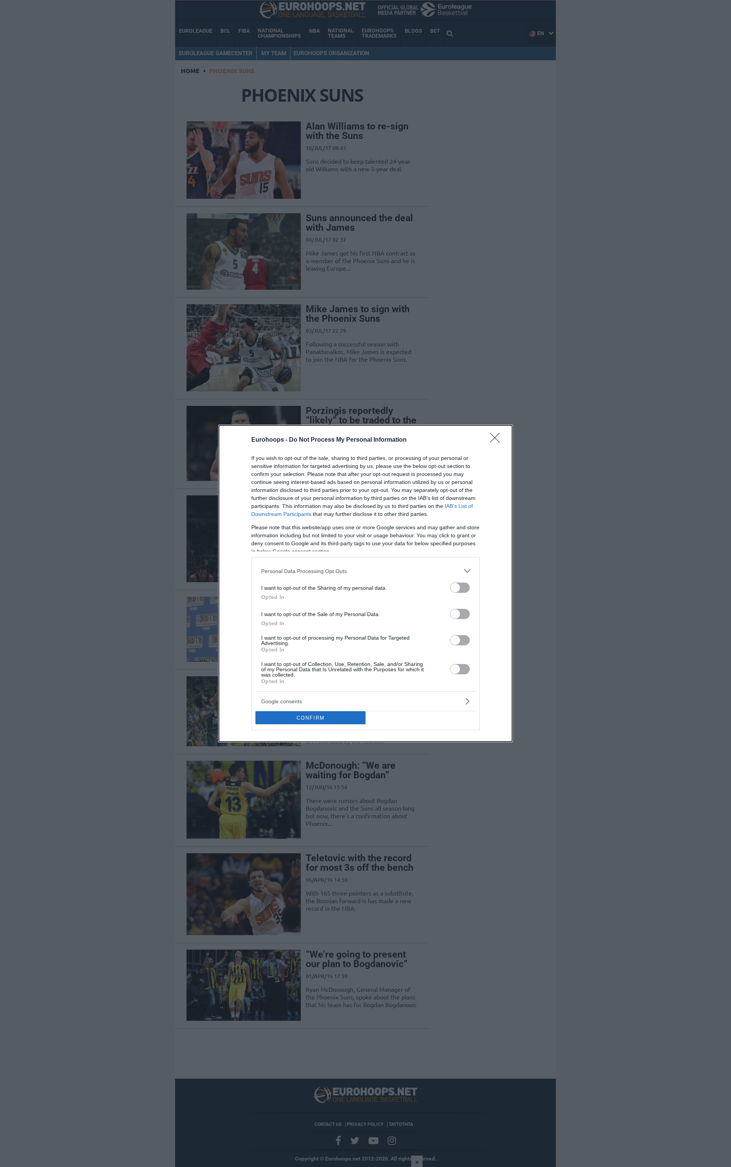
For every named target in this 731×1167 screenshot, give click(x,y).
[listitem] (365, 571)
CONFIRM (311, 718)
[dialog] (365, 583)
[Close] (497, 440)
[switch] (460, 588)
